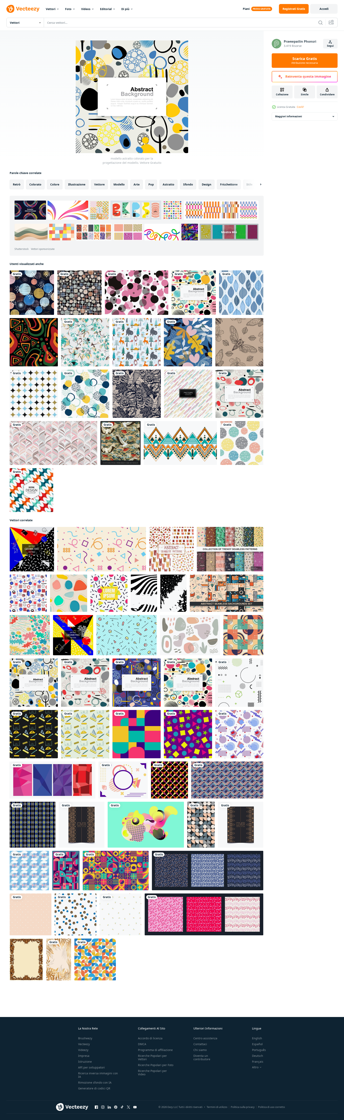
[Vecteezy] (22, 9)
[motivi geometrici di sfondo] (29, 870)
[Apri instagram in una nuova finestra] (102, 1107)
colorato (35, 184)
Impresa (83, 1056)
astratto (168, 184)
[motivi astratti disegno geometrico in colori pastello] (227, 780)
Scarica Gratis (304, 60)
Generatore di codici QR (94, 1088)
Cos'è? (300, 107)
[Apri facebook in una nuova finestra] (96, 1107)
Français (257, 1061)
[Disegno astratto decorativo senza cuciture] (31, 490)
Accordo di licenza (150, 1038)
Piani (246, 9)
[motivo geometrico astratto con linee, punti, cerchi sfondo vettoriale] (239, 682)
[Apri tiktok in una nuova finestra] (122, 1107)
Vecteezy (84, 1044)
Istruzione (85, 1061)
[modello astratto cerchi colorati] (32, 292)
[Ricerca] (320, 22)
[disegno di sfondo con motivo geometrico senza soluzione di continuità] (32, 825)
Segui (330, 45)
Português (259, 1050)
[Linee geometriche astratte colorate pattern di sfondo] (188, 394)
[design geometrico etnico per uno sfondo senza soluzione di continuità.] (180, 443)
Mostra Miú (229, 232)
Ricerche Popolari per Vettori (152, 1057)
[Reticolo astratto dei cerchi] (85, 394)
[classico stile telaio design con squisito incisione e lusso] (26, 959)
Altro (255, 1067)
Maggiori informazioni (288, 116)
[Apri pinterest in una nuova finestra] (115, 1107)
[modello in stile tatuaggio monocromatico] (136, 394)
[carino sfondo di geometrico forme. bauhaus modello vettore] (95, 959)
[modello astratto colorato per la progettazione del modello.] (34, 682)
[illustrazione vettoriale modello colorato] (146, 825)
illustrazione (76, 184)
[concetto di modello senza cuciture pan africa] (34, 342)
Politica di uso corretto (271, 1107)
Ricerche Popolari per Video (152, 1072)
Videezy (83, 1050)
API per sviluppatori (91, 1067)
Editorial (106, 9)
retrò (16, 184)
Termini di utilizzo (217, 1107)
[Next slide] (257, 184)
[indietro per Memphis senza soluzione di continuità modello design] (34, 734)
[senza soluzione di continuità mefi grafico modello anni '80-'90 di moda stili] (126, 635)
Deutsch (257, 1056)
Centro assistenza (205, 1038)
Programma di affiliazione (155, 1050)
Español (257, 1044)
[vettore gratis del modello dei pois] (136, 292)
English (257, 1038)
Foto (68, 9)
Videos (85, 9)
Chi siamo (200, 1050)
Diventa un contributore (201, 1057)
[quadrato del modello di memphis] (109, 593)
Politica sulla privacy (243, 1107)
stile (249, 184)
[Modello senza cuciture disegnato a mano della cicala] (239, 342)
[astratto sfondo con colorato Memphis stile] (123, 780)
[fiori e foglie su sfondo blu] (188, 342)
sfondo (188, 184)
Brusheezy (85, 1038)
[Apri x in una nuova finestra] (128, 1107)
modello (119, 184)
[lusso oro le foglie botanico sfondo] (58, 959)
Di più (125, 9)
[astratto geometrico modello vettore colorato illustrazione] (136, 734)
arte (137, 184)
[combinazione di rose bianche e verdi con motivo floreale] (85, 342)
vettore (99, 184)
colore (54, 184)
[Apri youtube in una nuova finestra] (135, 1107)
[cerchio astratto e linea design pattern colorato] (193, 292)
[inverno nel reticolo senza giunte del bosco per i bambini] (136, 342)
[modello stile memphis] (101, 549)
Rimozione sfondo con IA (94, 1082)
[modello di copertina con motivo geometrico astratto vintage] (81, 825)
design (206, 184)
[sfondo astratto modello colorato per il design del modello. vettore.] (136, 682)
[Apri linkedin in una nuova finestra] (109, 1107)
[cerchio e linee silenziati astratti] (79, 292)
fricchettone (229, 184)
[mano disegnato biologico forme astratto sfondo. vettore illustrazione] (190, 635)
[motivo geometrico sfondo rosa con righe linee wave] (53, 443)
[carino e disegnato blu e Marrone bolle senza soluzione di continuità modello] (75, 914)
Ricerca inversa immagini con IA (98, 1075)
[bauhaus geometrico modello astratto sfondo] (116, 870)
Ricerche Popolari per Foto (155, 1065)
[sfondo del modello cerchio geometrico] (241, 443)
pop (151, 184)
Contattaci (200, 1044)
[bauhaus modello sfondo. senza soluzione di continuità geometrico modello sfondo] (201, 825)
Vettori (50, 9)
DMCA (142, 1044)
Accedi (324, 9)
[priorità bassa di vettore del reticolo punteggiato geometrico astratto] (34, 394)
